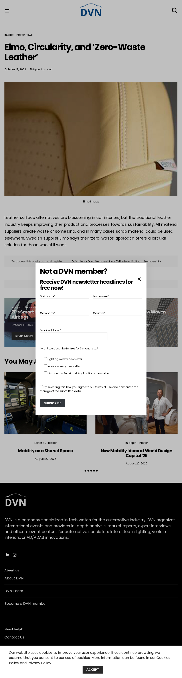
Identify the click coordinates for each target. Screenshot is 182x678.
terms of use (103, 387)
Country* (99, 313)
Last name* (101, 296)
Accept (92, 669)
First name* (47, 296)
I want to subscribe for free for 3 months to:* (69, 348)
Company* (47, 313)
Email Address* (50, 330)
